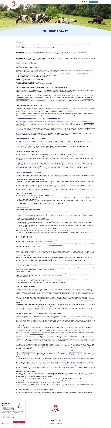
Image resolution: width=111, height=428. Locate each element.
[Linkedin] (86, 2)
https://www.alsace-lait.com (34, 47)
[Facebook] (82, 2)
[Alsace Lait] (55, 408)
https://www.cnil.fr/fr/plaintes (34, 246)
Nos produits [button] (25, 2)
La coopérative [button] (33, 2)
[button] (106, 2)
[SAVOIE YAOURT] (55, 420)
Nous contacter (78, 2)
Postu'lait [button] (47, 2)
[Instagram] (84, 2)
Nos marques (52, 423)
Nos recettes (59, 423)
